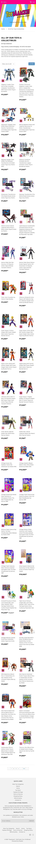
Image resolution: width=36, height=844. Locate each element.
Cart (33, 2)
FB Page (29, 809)
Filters (32, 63)
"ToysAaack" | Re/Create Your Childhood (19, 839)
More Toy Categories (18, 784)
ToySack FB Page (18, 792)
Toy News (18, 790)
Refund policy (18, 798)
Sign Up (31, 820)
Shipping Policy (18, 796)
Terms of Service (18, 794)
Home (3, 29)
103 (24, 768)
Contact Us (18, 800)
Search (18, 786)
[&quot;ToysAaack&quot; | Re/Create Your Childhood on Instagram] (33, 835)
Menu (5, 2)
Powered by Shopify (17, 841)
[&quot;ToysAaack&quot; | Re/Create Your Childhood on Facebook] (30, 835)
